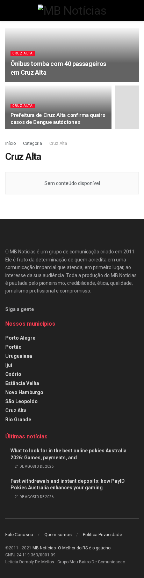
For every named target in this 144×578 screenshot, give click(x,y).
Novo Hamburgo (24, 392)
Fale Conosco (19, 534)
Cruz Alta (23, 53)
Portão (13, 347)
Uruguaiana (18, 356)
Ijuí (8, 365)
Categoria (32, 143)
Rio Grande (18, 419)
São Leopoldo (21, 401)
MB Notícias (44, 548)
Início (10, 143)
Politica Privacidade (102, 534)
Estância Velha (22, 383)
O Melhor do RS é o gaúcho (84, 548)
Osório (13, 374)
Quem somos (58, 534)
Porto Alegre (20, 338)
